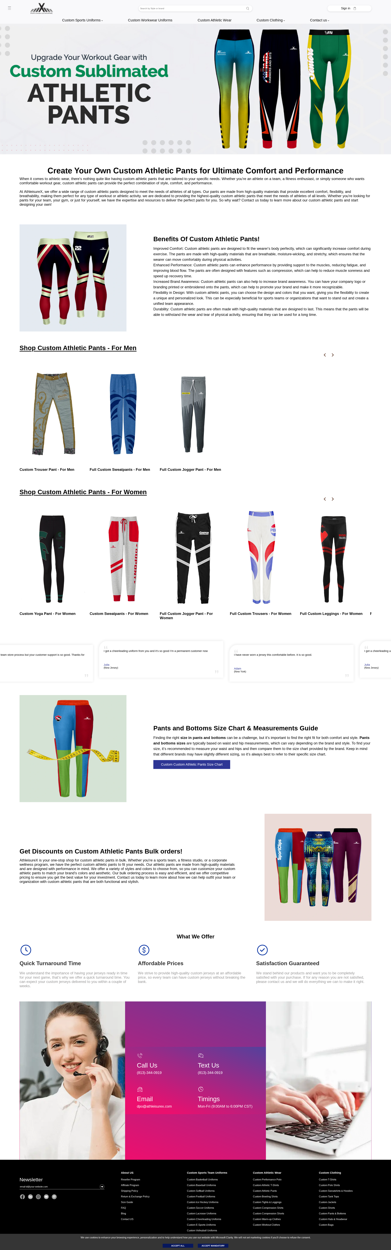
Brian (129, 664)
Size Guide (127, 1202)
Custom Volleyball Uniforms (202, 1230)
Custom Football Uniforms (201, 1196)
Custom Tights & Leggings (267, 1202)
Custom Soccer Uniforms (200, 1208)
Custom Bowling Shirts (265, 1196)
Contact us (319, 20)
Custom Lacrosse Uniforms (201, 1213)
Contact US (127, 1219)
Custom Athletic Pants (265, 1191)
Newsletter (31, 1180)
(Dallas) (260, 671)
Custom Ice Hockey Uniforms (202, 1202)
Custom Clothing (271, 20)
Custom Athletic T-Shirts (266, 1185)
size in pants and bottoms (203, 738)
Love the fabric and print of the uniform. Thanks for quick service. (165, 651)
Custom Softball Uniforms (201, 1191)
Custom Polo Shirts (329, 1185)
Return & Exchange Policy (135, 1196)
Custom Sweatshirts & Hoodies (336, 1191)
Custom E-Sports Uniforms (201, 1225)
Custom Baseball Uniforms (201, 1185)
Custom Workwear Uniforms (150, 20)
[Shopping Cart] (355, 8)
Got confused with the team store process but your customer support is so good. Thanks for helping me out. (311, 656)
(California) (132, 667)
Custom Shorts (327, 1208)
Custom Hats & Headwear (333, 1219)
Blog (123, 1213)
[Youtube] (46, 1196)
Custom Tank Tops (329, 1196)
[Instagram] (38, 1196)
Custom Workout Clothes (266, 1225)
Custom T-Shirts (327, 1179)
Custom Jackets (327, 1202)
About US (127, 1172)
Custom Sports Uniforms (82, 20)
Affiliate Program (130, 1185)
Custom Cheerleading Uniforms (204, 1219)
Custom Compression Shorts (268, 1213)
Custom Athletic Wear (215, 20)
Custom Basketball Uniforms (202, 1179)
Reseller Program (130, 1179)
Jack (259, 668)
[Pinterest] (53, 1196)
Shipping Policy (129, 1191)
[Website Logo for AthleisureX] (42, 8)
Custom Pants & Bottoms (332, 1213)
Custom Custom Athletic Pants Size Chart (192, 764)
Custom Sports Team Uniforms (207, 1172)
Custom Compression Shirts (268, 1208)
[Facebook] (23, 1196)
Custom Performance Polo (267, 1179)
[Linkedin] (30, 1196)
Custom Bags (326, 1225)
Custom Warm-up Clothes (267, 1219)
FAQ (123, 1208)
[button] (102, 1186)
